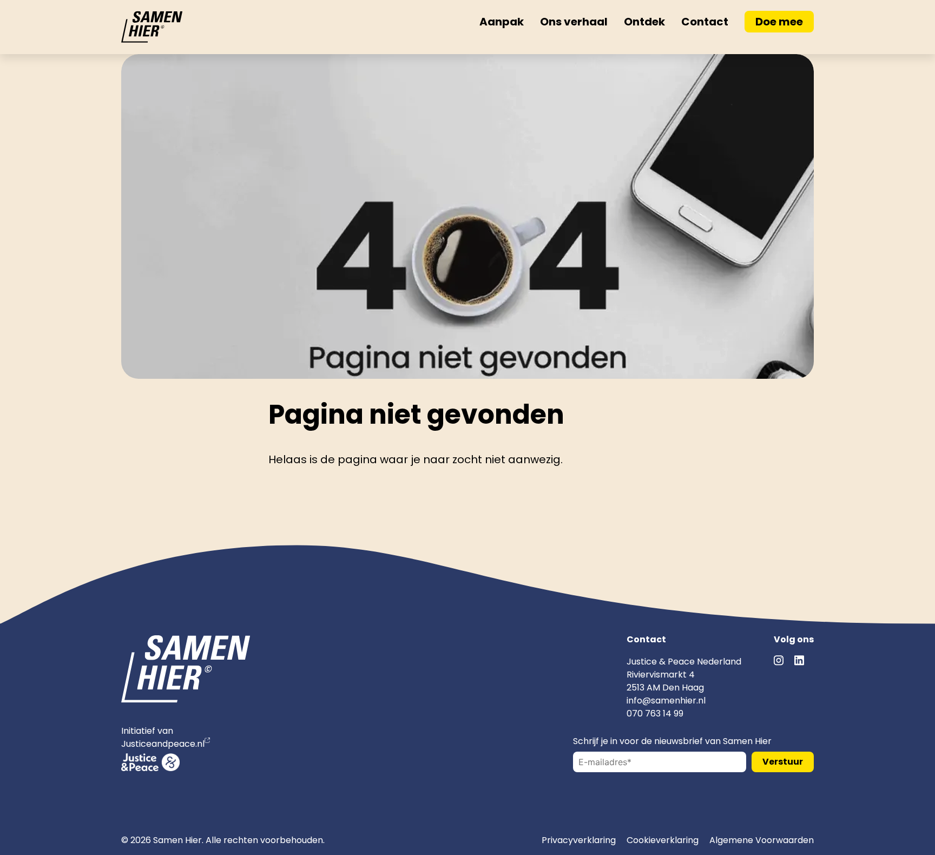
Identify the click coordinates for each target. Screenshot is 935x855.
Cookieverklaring (663, 840)
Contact (704, 21)
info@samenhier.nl (666, 700)
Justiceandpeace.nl (163, 744)
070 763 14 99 (655, 713)
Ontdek (644, 21)
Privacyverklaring (579, 840)
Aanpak (501, 21)
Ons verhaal (574, 21)
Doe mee (779, 21)
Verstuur (782, 761)
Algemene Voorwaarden (761, 840)
